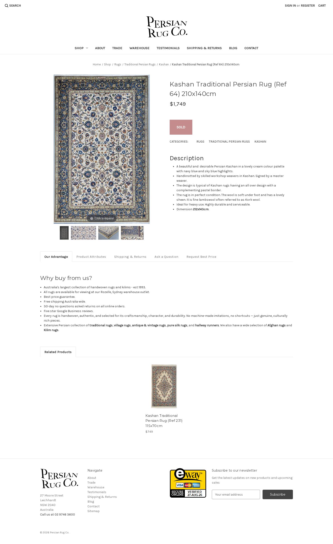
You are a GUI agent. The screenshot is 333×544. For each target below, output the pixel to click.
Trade (117, 48)
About (100, 48)
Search (15, 5)
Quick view (164, 386)
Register (308, 5)
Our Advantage (56, 257)
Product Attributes (91, 257)
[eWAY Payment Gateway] (188, 483)
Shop (79, 48)
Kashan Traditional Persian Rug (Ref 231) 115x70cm (164, 420)
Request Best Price (201, 257)
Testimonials (168, 48)
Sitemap (93, 511)
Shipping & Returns (204, 48)
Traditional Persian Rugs (229, 141)
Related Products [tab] (58, 352)
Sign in (290, 5)
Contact (251, 48)
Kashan (260, 141)
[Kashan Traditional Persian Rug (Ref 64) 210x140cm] (64, 233)
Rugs (200, 141)
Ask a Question (166, 257)
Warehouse (140, 48)
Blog (233, 48)
